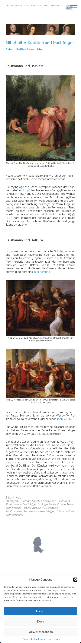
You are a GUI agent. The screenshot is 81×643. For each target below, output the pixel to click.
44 (70, 418)
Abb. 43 (62, 418)
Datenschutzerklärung (34, 639)
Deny (40, 621)
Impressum (54, 639)
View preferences (40, 632)
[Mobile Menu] (73, 7)
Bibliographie (42, 271)
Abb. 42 (24, 190)
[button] (75, 579)
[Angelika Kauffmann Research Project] (40, 7)
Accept (41, 611)
